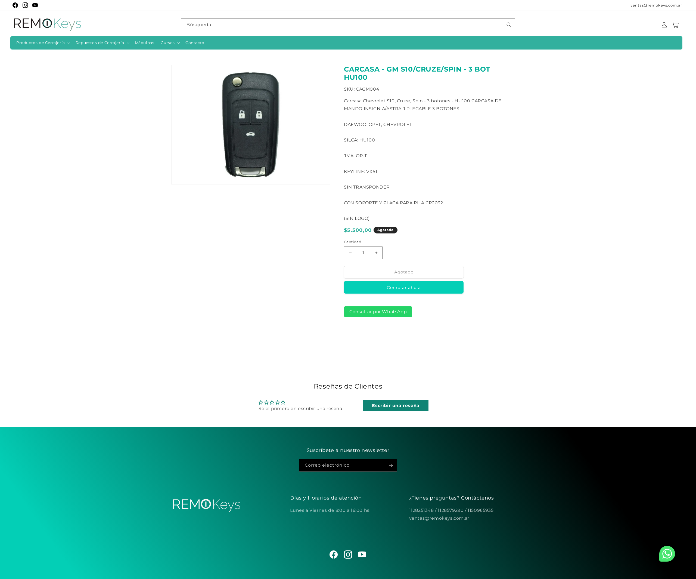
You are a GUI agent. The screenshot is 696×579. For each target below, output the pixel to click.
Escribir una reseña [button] (395, 405)
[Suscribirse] (391, 465)
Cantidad (352, 242)
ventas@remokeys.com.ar (656, 5)
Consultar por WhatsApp (378, 311)
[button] (42, 42)
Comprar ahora (404, 287)
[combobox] (348, 25)
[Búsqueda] (509, 25)
